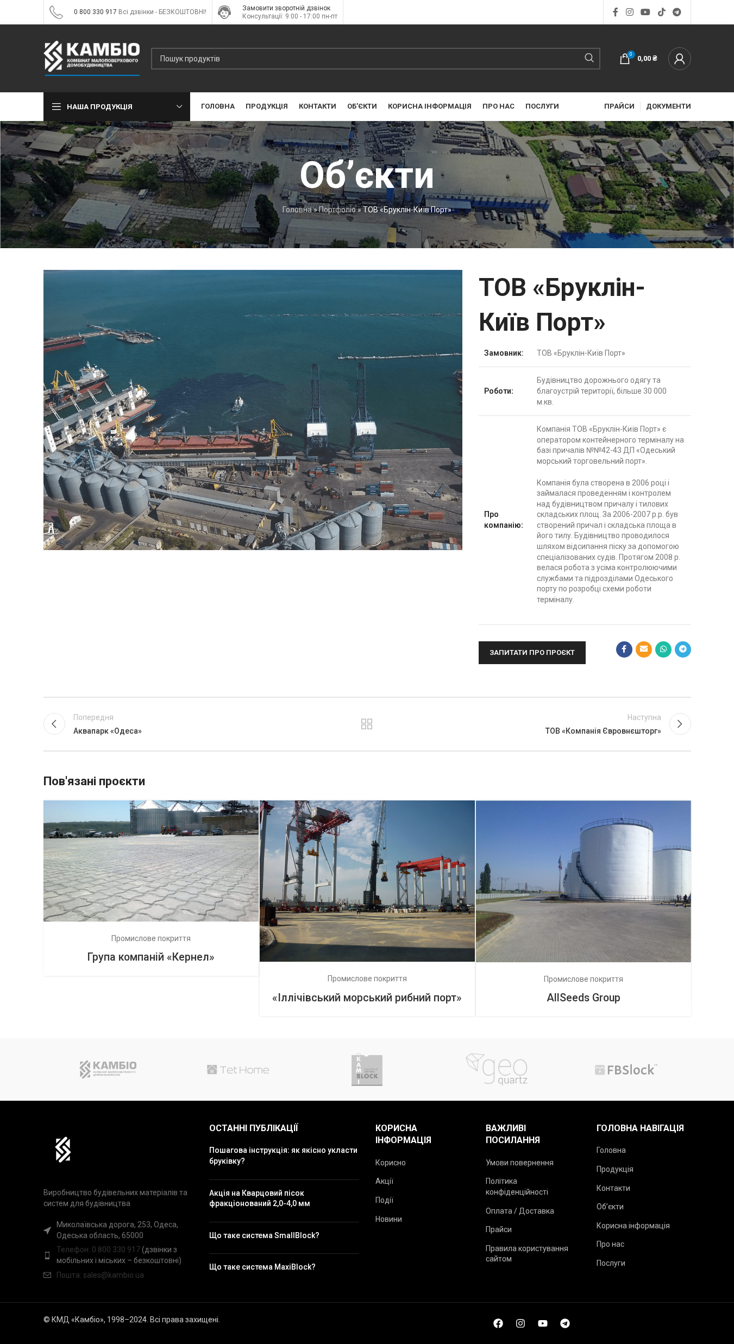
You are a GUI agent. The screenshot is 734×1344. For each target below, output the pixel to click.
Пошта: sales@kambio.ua (100, 1275)
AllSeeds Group (583, 998)
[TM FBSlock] (626, 1069)
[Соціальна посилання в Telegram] (677, 12)
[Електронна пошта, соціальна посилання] (644, 649)
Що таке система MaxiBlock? (262, 1267)
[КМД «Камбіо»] (108, 1069)
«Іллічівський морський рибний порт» (367, 998)
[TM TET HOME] (237, 1069)
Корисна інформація (633, 1225)
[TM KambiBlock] (366, 1069)
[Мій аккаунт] (680, 59)
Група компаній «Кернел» (151, 957)
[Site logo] (56, 11)
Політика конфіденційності (517, 1186)
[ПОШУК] (589, 59)
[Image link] (57, 1149)
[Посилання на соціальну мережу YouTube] (645, 12)
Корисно (390, 1162)
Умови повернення (520, 1162)
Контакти (613, 1188)
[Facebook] (498, 1323)
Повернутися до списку (367, 724)
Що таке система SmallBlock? (264, 1235)
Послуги (611, 1263)
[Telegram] (565, 1323)
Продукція (615, 1169)
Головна (297, 209)
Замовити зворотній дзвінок (286, 8)
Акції (384, 1181)
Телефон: (74, 1249)
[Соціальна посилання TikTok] (661, 12)
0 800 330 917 (95, 12)
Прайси (499, 1229)
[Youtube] (543, 1323)
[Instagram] (520, 1323)
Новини (388, 1219)
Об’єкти (610, 1206)
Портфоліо (337, 209)
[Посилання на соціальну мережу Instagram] (629, 12)
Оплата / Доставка (520, 1211)
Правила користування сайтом (527, 1254)
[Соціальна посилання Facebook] (615, 12)
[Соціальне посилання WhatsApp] (663, 649)
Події (384, 1200)
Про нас (610, 1244)
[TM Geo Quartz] (496, 1069)
